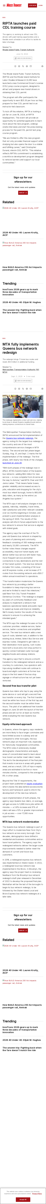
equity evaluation (34, 784)
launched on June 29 (12, 463)
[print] (42, 66)
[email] (31, 66)
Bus (4, 17)
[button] (4, 5)
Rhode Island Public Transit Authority (19, 50)
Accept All (23, 1199)
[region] (23, 1196)
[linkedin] (19, 66)
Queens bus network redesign (19, 438)
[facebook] (15, 66)
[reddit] (27, 66)
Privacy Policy (37, 1193)
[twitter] (23, 66)
